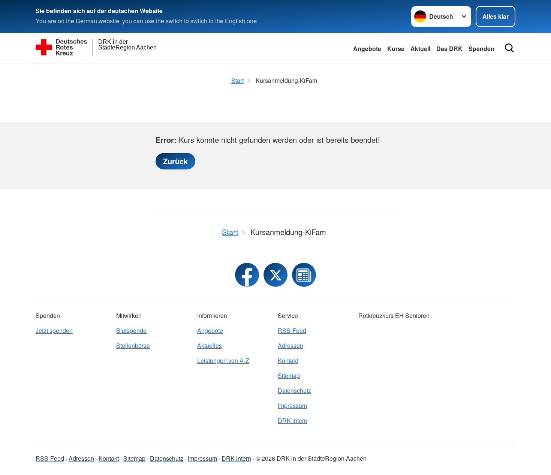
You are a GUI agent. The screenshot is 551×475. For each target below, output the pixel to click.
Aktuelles (209, 345)
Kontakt (288, 360)
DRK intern (292, 420)
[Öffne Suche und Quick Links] (509, 48)
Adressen (290, 345)
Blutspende (131, 330)
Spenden (481, 48)
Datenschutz (294, 390)
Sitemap (289, 375)
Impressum (292, 405)
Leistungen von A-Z (223, 360)
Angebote (367, 48)
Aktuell (420, 48)
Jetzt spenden (54, 330)
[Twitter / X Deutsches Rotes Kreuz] (275, 275)
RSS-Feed (292, 330)
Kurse (395, 48)
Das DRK (449, 48)
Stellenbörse (133, 345)
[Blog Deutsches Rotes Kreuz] (304, 275)
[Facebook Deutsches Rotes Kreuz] (247, 275)
